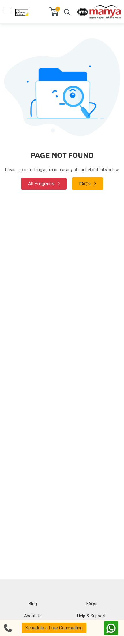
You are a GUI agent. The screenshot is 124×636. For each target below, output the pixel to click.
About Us (33, 615)
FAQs (91, 603)
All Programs (41, 183)
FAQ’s (85, 184)
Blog (33, 603)
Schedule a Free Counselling (54, 628)
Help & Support (91, 615)
